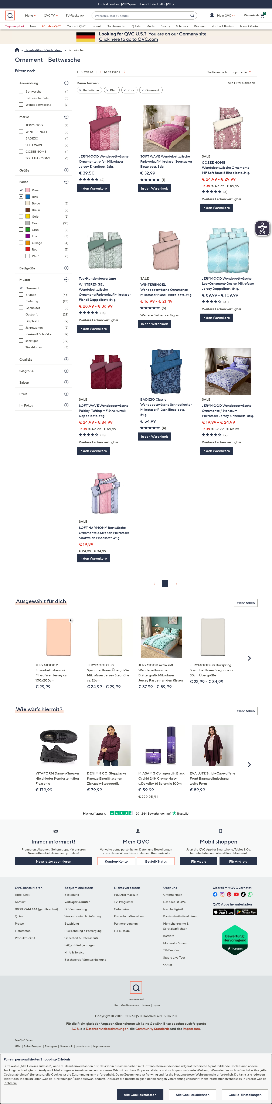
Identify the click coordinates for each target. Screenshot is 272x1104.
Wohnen (199, 26)
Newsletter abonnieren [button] (53, 861)
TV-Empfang (171, 950)
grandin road (83, 1046)
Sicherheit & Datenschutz (81, 938)
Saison (24, 382)
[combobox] (140, 16)
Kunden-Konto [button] (116, 861)
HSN (17, 1046)
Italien (146, 1005)
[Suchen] (193, 15)
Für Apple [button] (198, 861)
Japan (156, 1005)
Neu (33, 26)
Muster (24, 279)
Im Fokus (26, 405)
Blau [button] (112, 90)
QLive (19, 916)
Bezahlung (71, 923)
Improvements (101, 1046)
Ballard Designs (32, 1046)
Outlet (167, 964)
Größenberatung (75, 909)
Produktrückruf (25, 938)
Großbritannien (130, 1005)
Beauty (165, 26)
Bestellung (71, 894)
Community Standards (152, 1029)
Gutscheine (121, 909)
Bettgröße (27, 268)
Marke (24, 117)
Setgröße (26, 371)
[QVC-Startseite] (17, 50)
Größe (24, 170)
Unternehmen (172, 894)
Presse (19, 923)
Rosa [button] (130, 90)
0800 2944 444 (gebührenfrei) (36, 909)
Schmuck (182, 26)
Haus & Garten (249, 26)
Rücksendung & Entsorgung (83, 930)
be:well (97, 26)
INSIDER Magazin (126, 894)
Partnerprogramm (126, 923)
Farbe (23, 182)
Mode (150, 26)
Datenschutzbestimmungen (107, 1029)
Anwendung (28, 83)
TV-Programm (123, 902)
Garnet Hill (66, 1046)
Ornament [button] (152, 90)
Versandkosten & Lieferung (82, 916)
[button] (218, 15)
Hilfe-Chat (22, 894)
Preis (23, 394)
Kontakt (20, 902)
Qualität (25, 359)
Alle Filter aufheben (241, 82)
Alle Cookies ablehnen (193, 1095)
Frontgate (51, 1046)
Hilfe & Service (74, 952)
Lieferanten (23, 930)
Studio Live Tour (174, 957)
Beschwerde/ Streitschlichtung (85, 959)
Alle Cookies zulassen (140, 1095)
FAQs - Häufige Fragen (79, 945)
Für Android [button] (238, 861)
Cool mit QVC (76, 26)
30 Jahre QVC (51, 26)
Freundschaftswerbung (129, 916)
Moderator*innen (175, 943)
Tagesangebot (14, 26)
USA (115, 1005)
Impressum (191, 1029)
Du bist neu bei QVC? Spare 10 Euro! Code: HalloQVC (135, 4)
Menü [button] (29, 15)
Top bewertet (117, 26)
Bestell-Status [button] (156, 861)
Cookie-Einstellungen (245, 1095)
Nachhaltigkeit (173, 909)
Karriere (168, 936)
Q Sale (136, 26)
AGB (75, 1029)
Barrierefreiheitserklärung (180, 916)
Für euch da (122, 930)
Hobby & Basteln (222, 26)
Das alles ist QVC (174, 902)
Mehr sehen (246, 603)
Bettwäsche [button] (90, 90)
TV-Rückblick (75, 15)
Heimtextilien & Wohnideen (43, 50)
